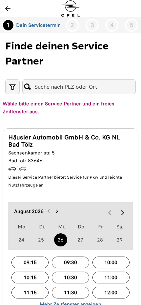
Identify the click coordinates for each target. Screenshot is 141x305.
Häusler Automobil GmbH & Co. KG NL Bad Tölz (64, 141)
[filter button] (12, 86)
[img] (70, 8)
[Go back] (8, 8)
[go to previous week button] (109, 213)
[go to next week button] (122, 213)
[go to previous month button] (49, 211)
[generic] (21, 239)
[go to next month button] (57, 211)
